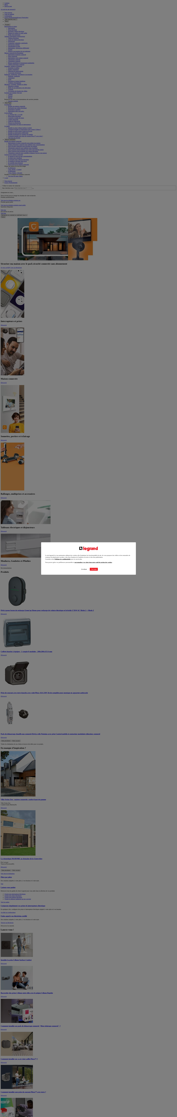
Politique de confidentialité (62, 559)
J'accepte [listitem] (94, 569)
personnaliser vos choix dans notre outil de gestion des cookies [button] (93, 562)
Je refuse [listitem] (84, 569)
